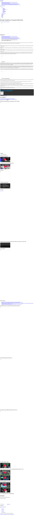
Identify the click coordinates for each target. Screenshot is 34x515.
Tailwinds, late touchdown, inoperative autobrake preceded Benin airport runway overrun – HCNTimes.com (13, 303)
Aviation (4, 8)
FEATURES (4, 13)
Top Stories (3, 508)
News (2, 7)
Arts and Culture (4, 9)
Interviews (3, 14)
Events (2, 15)
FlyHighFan (3, 304)
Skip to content (1, 0)
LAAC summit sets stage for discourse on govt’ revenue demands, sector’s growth (10, 3)
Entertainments (4, 11)
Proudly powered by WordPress (3, 514)
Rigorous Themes (12, 514)
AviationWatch (3, 302)
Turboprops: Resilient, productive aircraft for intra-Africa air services (7, 98)
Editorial (2, 17)
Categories (1, 154)
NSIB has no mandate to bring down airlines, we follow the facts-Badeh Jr (9, 2)
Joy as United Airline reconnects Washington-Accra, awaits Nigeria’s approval (8, 99)
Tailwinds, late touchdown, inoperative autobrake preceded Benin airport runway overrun (11, 4)
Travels (3, 10)
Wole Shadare (7, 21)
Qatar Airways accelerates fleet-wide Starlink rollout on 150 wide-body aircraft (13, 304)
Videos (3, 12)
